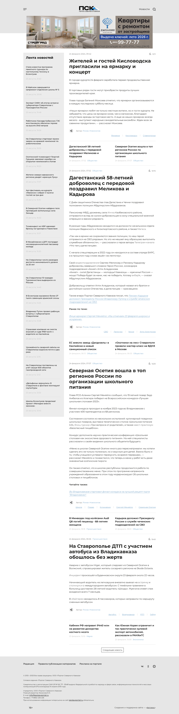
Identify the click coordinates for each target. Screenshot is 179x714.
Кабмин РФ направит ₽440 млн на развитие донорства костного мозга (89, 629)
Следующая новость (112, 650)
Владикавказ (128, 614)
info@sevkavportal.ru (39, 695)
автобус (112, 614)
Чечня (131, 332)
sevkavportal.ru (76, 700)
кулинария (105, 507)
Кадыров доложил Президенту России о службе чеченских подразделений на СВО (134, 521)
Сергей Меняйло (124, 507)
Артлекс (151, 707)
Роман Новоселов (91, 131)
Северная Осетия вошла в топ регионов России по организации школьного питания (134, 151)
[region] (43, 238)
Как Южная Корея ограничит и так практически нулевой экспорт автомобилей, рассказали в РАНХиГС (134, 630)
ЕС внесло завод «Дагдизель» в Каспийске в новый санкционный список (89, 346)
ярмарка (115, 135)
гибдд (153, 614)
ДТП (142, 614)
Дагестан (118, 332)
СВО (106, 332)
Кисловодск (131, 135)
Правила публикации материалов (57, 664)
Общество (92, 161)
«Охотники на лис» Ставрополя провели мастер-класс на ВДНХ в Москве (135, 346)
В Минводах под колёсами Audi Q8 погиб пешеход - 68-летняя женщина (89, 521)
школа (79, 507)
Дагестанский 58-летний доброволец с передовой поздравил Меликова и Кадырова (85, 151)
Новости (144, 9)
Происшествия (93, 529)
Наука (89, 636)
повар (91, 507)
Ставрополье (149, 135)
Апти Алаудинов (148, 332)
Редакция (28, 664)
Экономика (138, 639)
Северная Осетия (147, 507)
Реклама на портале (91, 664)
